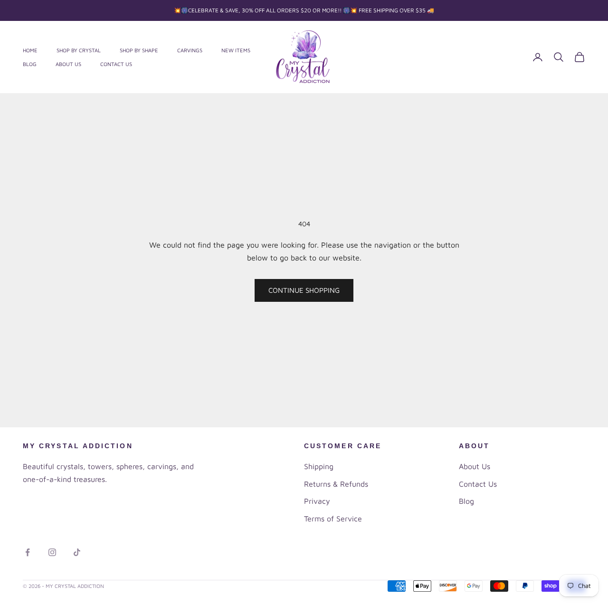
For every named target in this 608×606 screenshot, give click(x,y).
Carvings (189, 50)
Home (30, 50)
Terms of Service (333, 518)
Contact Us (116, 64)
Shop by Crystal (79, 50)
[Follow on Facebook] (27, 552)
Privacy (317, 501)
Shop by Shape (139, 50)
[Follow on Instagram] (52, 552)
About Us (68, 64)
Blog (30, 64)
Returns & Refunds (336, 484)
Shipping (318, 466)
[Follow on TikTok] (77, 552)
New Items (235, 50)
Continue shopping (304, 290)
